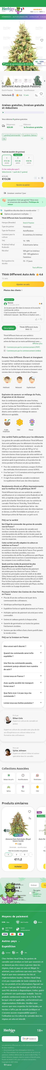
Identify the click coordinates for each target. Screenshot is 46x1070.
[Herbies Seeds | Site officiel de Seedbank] (13, 10)
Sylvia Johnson (19, 750)
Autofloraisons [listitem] (20, 17)
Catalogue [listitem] (34, 17)
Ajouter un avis (23, 284)
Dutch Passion (28, 223)
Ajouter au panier (23, 185)
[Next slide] (44, 81)
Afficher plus (37, 343)
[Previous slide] (1, 81)
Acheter (18, 866)
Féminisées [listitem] (6, 17)
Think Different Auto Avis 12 (29, 328)
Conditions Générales (37, 895)
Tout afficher (37, 267)
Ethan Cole (18, 718)
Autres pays (10, 941)
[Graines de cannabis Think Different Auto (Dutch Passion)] (23, 43)
